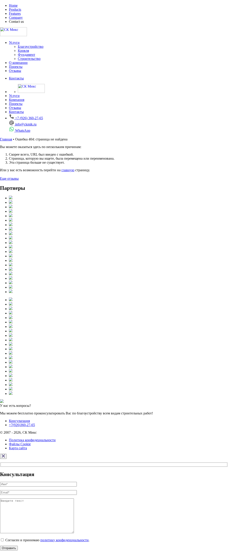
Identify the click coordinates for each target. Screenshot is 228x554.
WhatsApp (22, 130)
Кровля (23, 50)
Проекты (15, 67)
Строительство (29, 59)
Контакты (16, 78)
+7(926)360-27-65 (22, 425)
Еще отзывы (9, 178)
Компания (16, 100)
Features (15, 13)
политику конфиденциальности (64, 540)
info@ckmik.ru (25, 124)
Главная (6, 139)
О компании (18, 63)
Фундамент (26, 54)
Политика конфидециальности (32, 440)
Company (16, 17)
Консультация (19, 421)
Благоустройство (30, 46)
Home (13, 5)
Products (15, 9)
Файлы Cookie (20, 444)
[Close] (3, 456)
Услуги (14, 42)
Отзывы (15, 71)
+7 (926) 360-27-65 (28, 118)
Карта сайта (18, 448)
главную (67, 170)
